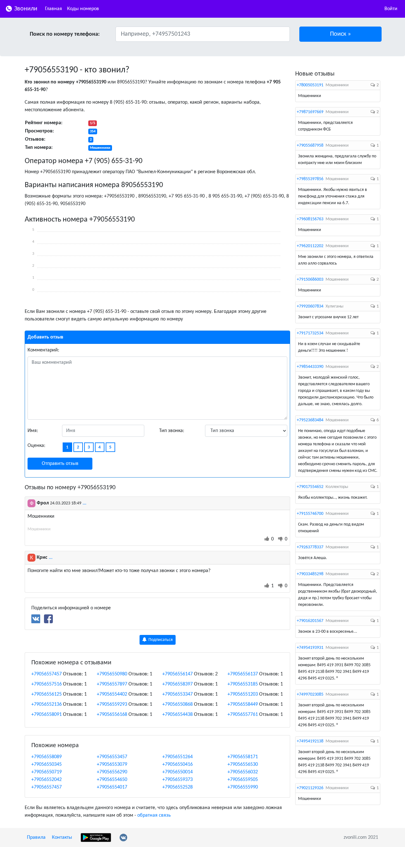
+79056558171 (242, 756)
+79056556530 (242, 764)
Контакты (62, 837)
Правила (36, 837)
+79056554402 (112, 694)
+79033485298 (310, 574)
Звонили (25, 9)
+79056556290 (112, 772)
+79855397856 (310, 179)
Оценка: (36, 445)
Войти (390, 8)
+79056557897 (112, 684)
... (84, 503)
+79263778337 (310, 547)
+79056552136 (46, 704)
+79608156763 (310, 219)
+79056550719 (46, 772)
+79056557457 (46, 674)
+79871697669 (310, 112)
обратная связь (154, 815)
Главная (53, 8)
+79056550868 (177, 704)
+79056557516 (46, 684)
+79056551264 (177, 756)
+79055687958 (310, 145)
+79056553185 (242, 684)
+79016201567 (310, 620)
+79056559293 (112, 704)
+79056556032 (242, 772)
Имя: (33, 430)
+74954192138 (310, 741)
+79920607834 (310, 306)
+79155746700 (310, 513)
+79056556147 (177, 674)
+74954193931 (310, 647)
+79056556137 (242, 674)
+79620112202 (310, 246)
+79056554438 (177, 714)
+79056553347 (177, 694)
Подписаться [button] (160, 639)
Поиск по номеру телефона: (65, 34)
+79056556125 (46, 694)
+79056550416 (177, 764)
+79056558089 (46, 756)
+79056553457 (112, 756)
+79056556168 (112, 714)
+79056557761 (242, 714)
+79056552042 (46, 779)
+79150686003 (310, 279)
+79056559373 (177, 779)
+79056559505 (242, 779)
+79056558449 (242, 704)
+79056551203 (242, 694)
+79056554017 (112, 787)
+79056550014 (177, 772)
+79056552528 (177, 787)
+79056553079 (112, 764)
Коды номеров (83, 8)
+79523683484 (310, 420)
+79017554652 (310, 486)
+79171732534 (310, 333)
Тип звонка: (171, 430)
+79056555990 (242, 787)
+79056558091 (46, 714)
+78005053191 (310, 85)
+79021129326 (310, 788)
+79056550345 (46, 764)
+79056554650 (112, 779)
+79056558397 (177, 684)
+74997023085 (310, 694)
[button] (340, 34)
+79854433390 (310, 366)
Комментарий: (43, 350)
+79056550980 (112, 674)
